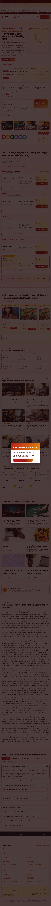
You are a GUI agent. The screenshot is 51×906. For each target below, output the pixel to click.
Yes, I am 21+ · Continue (23, 460)
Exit (35, 460)
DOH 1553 (27, 456)
